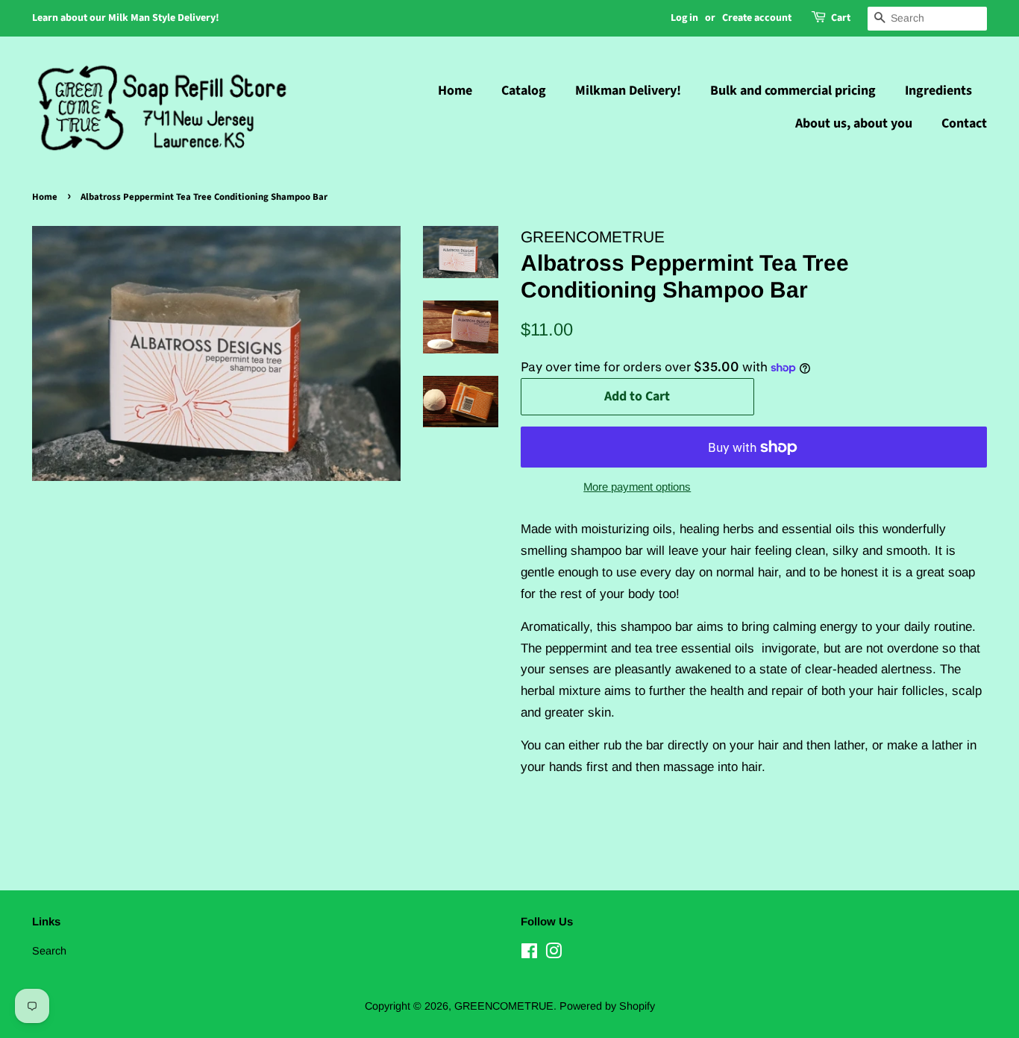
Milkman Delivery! (628, 90)
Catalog (523, 90)
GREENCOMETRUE (504, 1006)
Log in (684, 17)
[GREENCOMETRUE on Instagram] (553, 954)
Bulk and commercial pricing (793, 90)
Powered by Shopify (607, 1006)
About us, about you (853, 123)
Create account (756, 17)
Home (455, 90)
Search (49, 951)
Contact (964, 123)
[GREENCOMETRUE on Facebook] (529, 954)
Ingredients (938, 90)
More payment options (637, 486)
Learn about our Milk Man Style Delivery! (125, 17)
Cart (840, 17)
